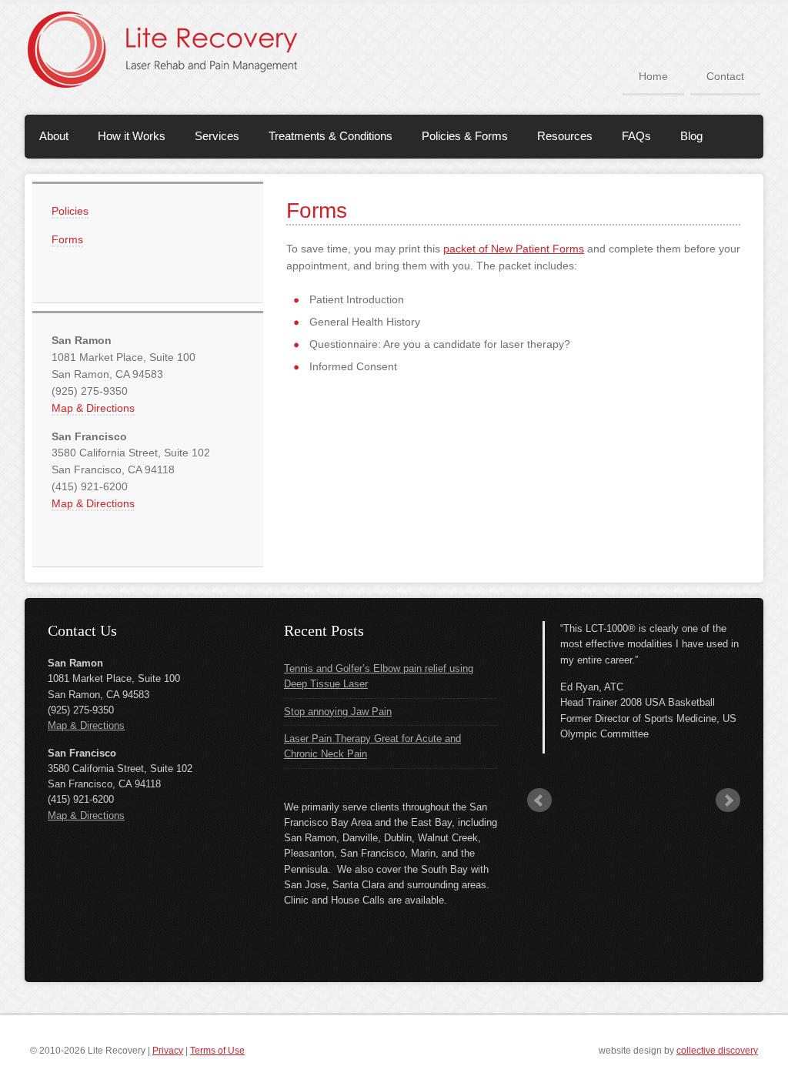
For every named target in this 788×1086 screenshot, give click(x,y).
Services (217, 135)
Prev (539, 800)
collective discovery (717, 1050)
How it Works (131, 135)
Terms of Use (217, 1050)
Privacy (167, 1050)
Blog (691, 135)
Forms (67, 239)
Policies (70, 211)
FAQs (636, 135)
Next (728, 800)
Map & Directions (93, 408)
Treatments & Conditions (330, 135)
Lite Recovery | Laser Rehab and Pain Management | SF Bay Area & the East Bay (178, 49)
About (53, 135)
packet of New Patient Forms (513, 248)
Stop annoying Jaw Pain (338, 711)
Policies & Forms (465, 135)
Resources (565, 135)
